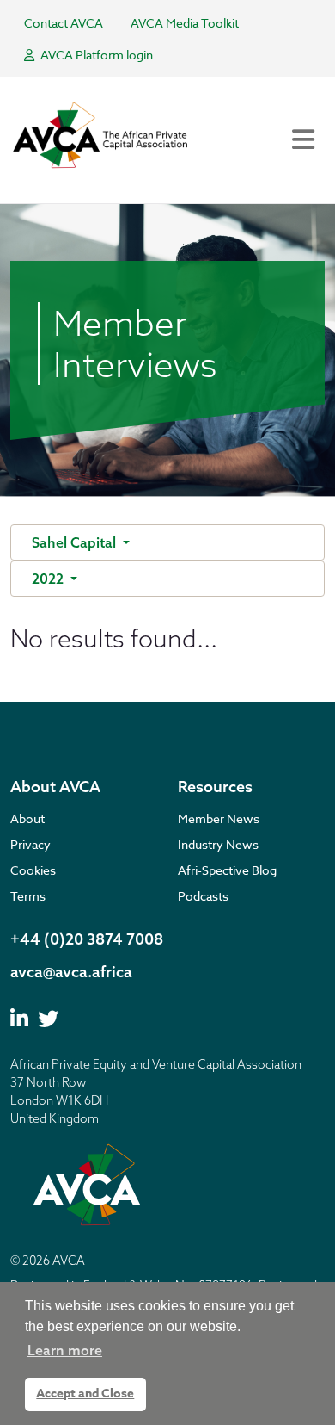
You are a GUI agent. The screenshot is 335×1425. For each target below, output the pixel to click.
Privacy (30, 844)
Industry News (218, 844)
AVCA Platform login (95, 54)
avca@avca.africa (71, 972)
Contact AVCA (63, 23)
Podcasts (203, 896)
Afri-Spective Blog (227, 870)
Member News (218, 818)
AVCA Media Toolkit (185, 23)
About (27, 818)
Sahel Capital (75, 542)
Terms (28, 896)
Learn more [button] (64, 1350)
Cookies (33, 870)
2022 (49, 578)
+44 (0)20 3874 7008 (86, 939)
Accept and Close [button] (85, 1394)
